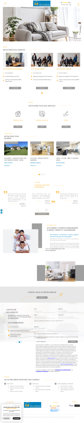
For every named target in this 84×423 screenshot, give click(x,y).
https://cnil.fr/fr (52, 358)
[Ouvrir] (5, 3)
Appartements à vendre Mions (17, 389)
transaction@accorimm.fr (12, 76)
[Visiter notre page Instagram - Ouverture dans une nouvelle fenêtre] (1, 213)
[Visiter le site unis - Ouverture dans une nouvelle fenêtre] (71, 406)
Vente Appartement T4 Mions (67, 390)
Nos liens (63, 417)
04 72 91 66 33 (9, 73)
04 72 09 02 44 (37, 73)
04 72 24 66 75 (63, 73)
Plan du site (48, 417)
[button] (42, 93)
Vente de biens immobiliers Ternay (43, 387)
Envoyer (73, 341)
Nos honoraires (42, 417)
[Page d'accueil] (41, 3)
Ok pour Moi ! (17, 418)
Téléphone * (61, 314)
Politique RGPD (68, 417)
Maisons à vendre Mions (17, 386)
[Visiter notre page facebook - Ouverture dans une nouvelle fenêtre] (1, 210)
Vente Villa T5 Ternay (66, 386)
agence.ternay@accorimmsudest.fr (68, 76)
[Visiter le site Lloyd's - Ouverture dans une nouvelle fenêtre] (77, 406)
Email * (36, 314)
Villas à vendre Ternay (16, 391)
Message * (36, 326)
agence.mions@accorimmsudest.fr (43, 76)
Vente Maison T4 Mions (67, 388)
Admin (59, 417)
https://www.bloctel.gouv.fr (66, 364)
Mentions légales (54, 417)
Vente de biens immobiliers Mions (43, 390)
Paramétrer (6, 418)
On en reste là (16, 405)
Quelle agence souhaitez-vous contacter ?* (49, 320)
